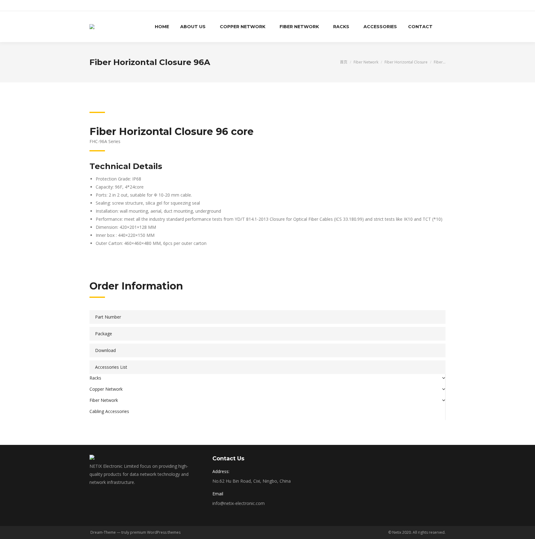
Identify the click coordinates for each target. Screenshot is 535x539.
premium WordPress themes (155, 532)
